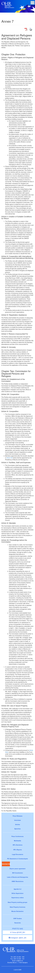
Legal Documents (17, 854)
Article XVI (10, 458)
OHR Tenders (17, 918)
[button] (33, 2)
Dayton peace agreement (17, 869)
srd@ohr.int (19, 961)
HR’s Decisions (17, 845)
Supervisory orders (17, 897)
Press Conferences (17, 836)
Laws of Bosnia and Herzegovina (17, 877)
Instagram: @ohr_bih (18, 937)
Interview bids (6, 864)
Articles (17, 824)
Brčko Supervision (17, 893)
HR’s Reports (17, 850)
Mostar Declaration (17, 911)
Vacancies (17, 923)
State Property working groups (17, 902)
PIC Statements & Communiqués (17, 859)
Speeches (17, 829)
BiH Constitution (17, 873)
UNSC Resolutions (17, 881)
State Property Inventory (17, 907)
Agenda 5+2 (17, 889)
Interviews (17, 820)
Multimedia (17, 841)
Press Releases (17, 816)
